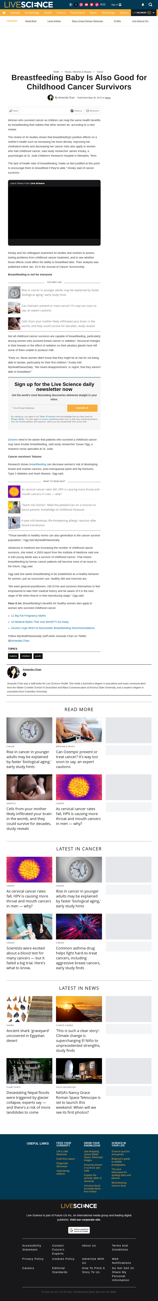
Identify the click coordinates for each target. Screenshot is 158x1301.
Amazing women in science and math (93, 1168)
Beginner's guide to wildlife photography (121, 1161)
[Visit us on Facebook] (71, 4)
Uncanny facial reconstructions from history (92, 1188)
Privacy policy (33, 1258)
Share (15, 110)
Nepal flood (30, 21)
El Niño (117, 21)
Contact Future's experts (58, 1249)
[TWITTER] (25, 674)
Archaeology (32, 12)
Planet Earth (78, 12)
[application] (54, 213)
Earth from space (65, 1158)
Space (93, 12)
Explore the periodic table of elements (92, 1178)
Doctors (13, 439)
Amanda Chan (66, 97)
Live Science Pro (140, 21)
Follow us (78, 110)
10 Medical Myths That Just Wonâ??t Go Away (40, 621)
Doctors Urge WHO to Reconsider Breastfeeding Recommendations (53, 628)
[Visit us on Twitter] (76, 4)
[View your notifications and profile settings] (143, 5)
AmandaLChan (20, 640)
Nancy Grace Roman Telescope (87, 21)
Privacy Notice (17, 419)
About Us (89, 1245)
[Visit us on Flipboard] (92, 4)
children (26, 656)
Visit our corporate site (85, 1219)
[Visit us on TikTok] (97, 4)
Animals (15, 12)
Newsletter (94, 110)
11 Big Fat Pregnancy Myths (28, 615)
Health (48, 12)
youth (38, 656)
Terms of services (48, 416)
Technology (108, 12)
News (108, 97)
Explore (124, 12)
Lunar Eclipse (54, 21)
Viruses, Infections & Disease (78, 72)
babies (13, 656)
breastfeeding (37, 464)
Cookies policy (63, 1258)
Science (61, 12)
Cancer (100, 72)
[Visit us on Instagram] (81, 4)
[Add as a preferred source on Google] (79, 1230)
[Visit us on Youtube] (86, 4)
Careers (28, 1268)
